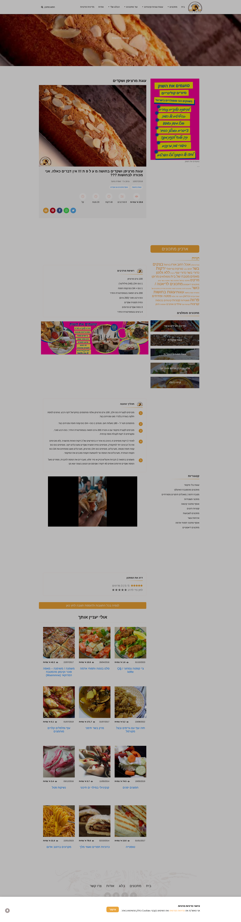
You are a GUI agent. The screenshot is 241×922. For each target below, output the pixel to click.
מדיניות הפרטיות (177, 910)
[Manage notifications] (7, 910)
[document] (120, 461)
